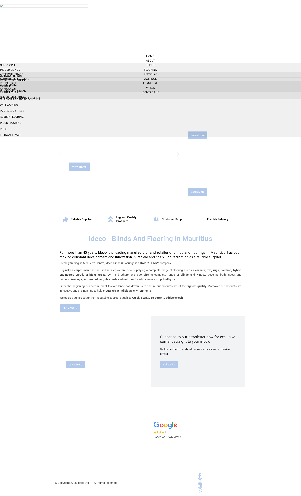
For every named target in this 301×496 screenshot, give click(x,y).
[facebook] (199, 475)
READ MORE (69, 307)
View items (79, 166)
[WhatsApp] (199, 490)
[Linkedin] (199, 485)
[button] (60, 154)
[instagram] (199, 480)
